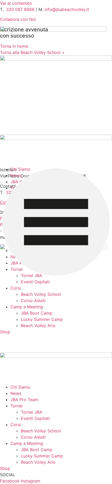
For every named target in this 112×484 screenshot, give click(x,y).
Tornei (16, 405)
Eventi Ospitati (35, 281)
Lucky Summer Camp (42, 319)
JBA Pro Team (24, 399)
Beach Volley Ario (38, 325)
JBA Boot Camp (36, 313)
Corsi (15, 288)
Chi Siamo (20, 387)
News (15, 393)
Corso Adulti (33, 300)
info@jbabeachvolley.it (67, 9)
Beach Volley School (41, 294)
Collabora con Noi (18, 19)
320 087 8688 (20, 9)
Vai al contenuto (16, 3)
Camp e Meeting (26, 306)
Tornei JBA (31, 412)
